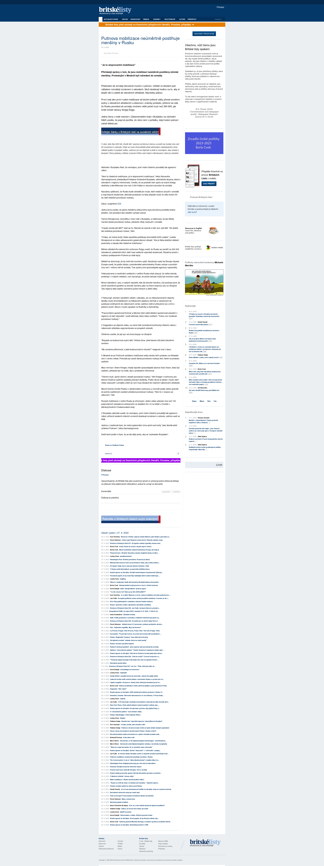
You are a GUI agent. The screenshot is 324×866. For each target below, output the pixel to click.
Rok (208, 401)
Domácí (120, 841)
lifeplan (122, 718)
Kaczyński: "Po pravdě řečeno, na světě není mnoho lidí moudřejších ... (135, 634)
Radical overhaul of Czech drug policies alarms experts (206, 440)
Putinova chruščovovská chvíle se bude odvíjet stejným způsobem (145, 728)
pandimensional (125, 556)
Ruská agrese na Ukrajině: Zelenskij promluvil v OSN (129, 825)
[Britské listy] (130, 131)
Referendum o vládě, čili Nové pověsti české (136, 815)
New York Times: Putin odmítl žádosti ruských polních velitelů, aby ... (134, 705)
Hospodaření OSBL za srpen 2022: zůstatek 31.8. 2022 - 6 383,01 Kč (133, 611)
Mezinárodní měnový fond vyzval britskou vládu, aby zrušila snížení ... (135, 562)
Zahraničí (102, 841)
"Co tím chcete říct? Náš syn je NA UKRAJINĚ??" (128, 592)
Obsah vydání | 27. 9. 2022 (115, 532)
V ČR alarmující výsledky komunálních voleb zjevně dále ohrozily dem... (143, 702)
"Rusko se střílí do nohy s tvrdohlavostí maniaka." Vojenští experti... (134, 783)
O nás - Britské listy (145, 841)
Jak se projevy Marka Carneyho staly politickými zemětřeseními (202, 340)
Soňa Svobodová (116, 614)
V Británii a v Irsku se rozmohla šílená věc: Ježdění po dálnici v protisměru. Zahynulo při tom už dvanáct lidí (205, 349)
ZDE (119, 203)
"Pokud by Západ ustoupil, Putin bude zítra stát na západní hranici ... (134, 660)
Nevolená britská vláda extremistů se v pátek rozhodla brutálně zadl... (135, 734)
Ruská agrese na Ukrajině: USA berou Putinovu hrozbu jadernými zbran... (136, 653)
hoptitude (123, 673)
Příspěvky (192, 19)
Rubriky (157, 19)
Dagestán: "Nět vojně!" (118, 689)
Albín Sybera (202, 436)
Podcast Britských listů (201, 197)
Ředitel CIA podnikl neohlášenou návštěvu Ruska (204, 331)
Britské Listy (205, 843)
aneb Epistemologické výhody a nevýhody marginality (143, 744)
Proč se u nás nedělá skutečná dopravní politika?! (147, 805)
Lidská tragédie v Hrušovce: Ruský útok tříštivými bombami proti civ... (135, 682)
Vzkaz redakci (163, 843)
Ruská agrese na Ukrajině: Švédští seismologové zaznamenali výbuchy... (136, 572)
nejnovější (166, 491)
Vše (215, 401)
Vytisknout (108, 453)
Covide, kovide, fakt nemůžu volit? (133, 724)
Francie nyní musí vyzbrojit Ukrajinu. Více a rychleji (128, 770)
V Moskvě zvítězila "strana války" (122, 776)
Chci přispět (209, 183)
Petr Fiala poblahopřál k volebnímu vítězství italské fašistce (131, 601)
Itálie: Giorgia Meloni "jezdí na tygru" (133, 588)
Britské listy (116, 11)
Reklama (142, 849)
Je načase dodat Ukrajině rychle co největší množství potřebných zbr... (143, 753)
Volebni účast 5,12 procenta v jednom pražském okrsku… (142, 624)
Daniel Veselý (115, 789)
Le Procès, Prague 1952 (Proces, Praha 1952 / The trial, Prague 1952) (135, 631)
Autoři (182, 19)
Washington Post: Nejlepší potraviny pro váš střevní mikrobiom (133, 763)
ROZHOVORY (135, 19)
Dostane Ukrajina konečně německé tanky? (126, 766)
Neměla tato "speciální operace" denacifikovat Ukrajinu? (141, 721)
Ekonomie (102, 843)
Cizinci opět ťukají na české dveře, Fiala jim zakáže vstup (142, 540)
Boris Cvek (114, 546)
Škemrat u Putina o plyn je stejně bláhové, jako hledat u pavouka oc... (145, 537)
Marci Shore (114, 741)
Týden (194, 401)
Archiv (125, 19)
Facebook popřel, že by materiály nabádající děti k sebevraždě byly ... (135, 576)
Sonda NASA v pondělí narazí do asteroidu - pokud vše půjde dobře (134, 676)
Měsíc (202, 401)
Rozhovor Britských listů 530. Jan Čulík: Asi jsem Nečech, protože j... (135, 608)
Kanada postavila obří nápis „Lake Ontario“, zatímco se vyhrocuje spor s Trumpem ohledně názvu (205, 430)
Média (120, 846)
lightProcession (125, 812)
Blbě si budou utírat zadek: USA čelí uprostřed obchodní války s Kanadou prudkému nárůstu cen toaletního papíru (205, 382)
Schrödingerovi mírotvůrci (129, 669)
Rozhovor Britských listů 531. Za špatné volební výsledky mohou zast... (135, 543)
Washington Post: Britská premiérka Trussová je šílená (130, 559)
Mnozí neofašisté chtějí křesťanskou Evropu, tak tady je (139, 550)
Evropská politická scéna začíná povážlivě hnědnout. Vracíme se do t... (143, 598)
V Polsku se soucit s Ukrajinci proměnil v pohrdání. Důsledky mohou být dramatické (204, 316)
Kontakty (142, 843)
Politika (120, 843)
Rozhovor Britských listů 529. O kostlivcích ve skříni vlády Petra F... (134, 621)
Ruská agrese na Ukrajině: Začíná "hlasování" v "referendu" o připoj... (135, 750)
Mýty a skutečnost (128, 799)
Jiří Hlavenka (202, 388)
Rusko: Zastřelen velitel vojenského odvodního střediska (130, 605)
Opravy (141, 846)
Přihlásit (220, 7)
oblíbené (177, 491)
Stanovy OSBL (163, 841)
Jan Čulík (113, 598)
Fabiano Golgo (115, 721)
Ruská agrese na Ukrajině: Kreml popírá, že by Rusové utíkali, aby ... (134, 818)
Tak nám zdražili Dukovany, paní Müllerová (204, 391)
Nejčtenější (190, 305)
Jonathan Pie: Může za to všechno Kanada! (204, 364)
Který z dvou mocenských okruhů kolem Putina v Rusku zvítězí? (133, 731)
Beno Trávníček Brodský (119, 805)
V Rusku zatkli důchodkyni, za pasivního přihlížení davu (130, 569)
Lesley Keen (114, 556)
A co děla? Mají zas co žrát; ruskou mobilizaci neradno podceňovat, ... (146, 595)
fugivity (122, 698)
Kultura (101, 846)
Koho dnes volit (128, 737)
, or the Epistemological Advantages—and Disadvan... (143, 741)
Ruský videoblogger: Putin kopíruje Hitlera (125, 715)
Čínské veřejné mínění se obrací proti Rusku (126, 786)
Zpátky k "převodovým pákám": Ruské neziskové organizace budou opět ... (137, 650)
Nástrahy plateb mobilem (119, 802)
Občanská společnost (106, 849)
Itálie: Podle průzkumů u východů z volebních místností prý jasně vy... (135, 617)
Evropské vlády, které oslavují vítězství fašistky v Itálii (129, 566)
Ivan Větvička (115, 537)
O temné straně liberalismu (200, 324)
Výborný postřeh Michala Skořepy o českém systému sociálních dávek (144, 821)
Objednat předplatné (204, 34)
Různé (120, 849)
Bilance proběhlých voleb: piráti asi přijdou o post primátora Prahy (143, 686)
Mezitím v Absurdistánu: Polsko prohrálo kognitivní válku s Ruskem (203, 421)
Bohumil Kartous (116, 737)
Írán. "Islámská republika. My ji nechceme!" (125, 627)
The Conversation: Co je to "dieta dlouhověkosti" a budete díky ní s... (134, 760)
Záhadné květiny (129, 614)
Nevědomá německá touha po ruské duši (125, 792)
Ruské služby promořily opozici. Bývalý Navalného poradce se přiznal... (135, 773)
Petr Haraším (115, 724)
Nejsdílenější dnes (194, 412)
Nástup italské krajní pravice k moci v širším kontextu (138, 585)
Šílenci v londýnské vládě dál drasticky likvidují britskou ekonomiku (134, 582)
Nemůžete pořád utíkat (118, 663)
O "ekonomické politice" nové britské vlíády (126, 711)
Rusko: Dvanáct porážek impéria (122, 643)
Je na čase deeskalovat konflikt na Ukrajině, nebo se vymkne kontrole (146, 789)
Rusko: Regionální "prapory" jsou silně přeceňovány (129, 637)
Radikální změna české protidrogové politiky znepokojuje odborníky (205, 448)
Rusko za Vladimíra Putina (114, 445)
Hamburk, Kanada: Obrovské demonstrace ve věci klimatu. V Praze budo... (137, 695)
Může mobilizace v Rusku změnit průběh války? (127, 779)
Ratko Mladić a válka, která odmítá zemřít (205, 357)
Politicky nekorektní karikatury (204, 264)
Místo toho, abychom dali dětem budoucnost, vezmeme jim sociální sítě (205, 372)
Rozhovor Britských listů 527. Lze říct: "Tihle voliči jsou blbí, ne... (132, 666)
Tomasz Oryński (203, 418)
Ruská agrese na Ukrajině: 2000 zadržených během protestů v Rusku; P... (136, 692)
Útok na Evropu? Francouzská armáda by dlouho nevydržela (132, 796)
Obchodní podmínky (146, 851)
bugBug (123, 579)
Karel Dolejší (114, 588)
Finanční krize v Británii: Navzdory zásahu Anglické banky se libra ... (134, 553)
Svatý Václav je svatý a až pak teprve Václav (135, 546)
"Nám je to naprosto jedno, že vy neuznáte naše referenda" (131, 747)
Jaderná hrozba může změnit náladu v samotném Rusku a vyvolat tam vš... (137, 679)
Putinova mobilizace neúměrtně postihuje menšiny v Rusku (131, 757)
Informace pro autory (165, 846)
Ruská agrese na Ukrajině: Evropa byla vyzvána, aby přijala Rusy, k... (135, 708)
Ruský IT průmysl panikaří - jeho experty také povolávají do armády (134, 647)
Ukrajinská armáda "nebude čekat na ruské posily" (128, 640)
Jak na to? (192, 212)
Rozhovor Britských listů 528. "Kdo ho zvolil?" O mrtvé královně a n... (135, 656)
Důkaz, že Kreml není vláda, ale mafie (134, 808)
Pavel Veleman (115, 540)
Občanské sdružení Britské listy (123, 860)
